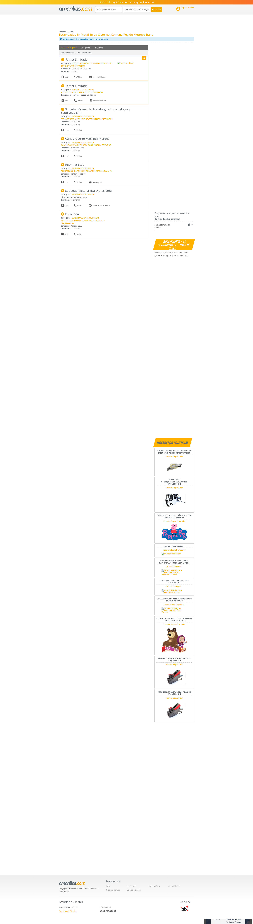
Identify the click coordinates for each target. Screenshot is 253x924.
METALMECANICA (104, 171)
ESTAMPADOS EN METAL (100, 63)
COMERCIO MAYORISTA (71, 145)
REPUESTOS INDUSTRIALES (73, 171)
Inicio (108, 886)
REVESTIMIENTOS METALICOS (99, 119)
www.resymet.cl (97, 182)
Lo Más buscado (134, 890)
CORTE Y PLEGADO (80, 63)
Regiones (99, 47)
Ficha (192, 225)
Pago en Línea (154, 886)
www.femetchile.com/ (99, 77)
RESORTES (90, 171)
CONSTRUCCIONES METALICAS (85, 218)
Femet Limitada (162, 224)
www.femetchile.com (99, 101)
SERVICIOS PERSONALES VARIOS (97, 145)
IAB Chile (184, 908)
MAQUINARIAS (67, 223)
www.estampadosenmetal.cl (101, 205)
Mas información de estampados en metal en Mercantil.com (85, 39)
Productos (131, 886)
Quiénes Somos (113, 890)
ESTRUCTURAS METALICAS (73, 66)
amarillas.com (75, 8)
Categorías (85, 47)
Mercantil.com (174, 886)
